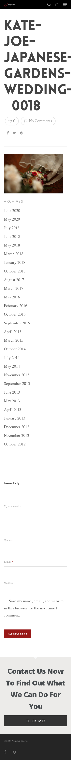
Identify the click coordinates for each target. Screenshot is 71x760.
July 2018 (12, 227)
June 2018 (12, 236)
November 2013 (16, 374)
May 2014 (12, 366)
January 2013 (14, 418)
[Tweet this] (14, 131)
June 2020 (12, 210)
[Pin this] (22, 131)
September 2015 (17, 323)
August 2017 (14, 279)
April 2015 (12, 331)
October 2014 (15, 348)
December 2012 (16, 426)
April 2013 (12, 409)
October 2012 (15, 444)
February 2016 (15, 305)
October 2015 (15, 314)
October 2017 (15, 271)
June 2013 (12, 392)
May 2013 (12, 400)
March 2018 (13, 253)
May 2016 (12, 297)
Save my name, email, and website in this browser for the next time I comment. (34, 608)
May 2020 (12, 219)
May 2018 (12, 245)
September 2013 (17, 383)
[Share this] (8, 131)
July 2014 (12, 357)
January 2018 (14, 262)
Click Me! (36, 721)
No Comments (40, 120)
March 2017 (13, 288)
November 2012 (16, 435)
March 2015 (13, 340)
